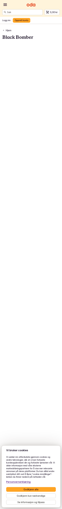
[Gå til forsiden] (31, 4)
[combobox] (24, 12)
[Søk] (5, 12)
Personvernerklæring (18, 481)
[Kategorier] (5, 5)
